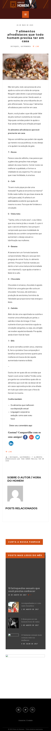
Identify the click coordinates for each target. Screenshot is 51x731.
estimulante (13, 201)
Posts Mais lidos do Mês (25, 555)
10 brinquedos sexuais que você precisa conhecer (24, 590)
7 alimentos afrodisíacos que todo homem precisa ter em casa (25, 36)
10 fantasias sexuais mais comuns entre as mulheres (31, 637)
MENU (25, 14)
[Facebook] (18, 709)
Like (37, 46)
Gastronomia (26, 46)
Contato (29, 720)
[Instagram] (32, 709)
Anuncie (21, 720)
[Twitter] (25, 709)
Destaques (15, 46)
